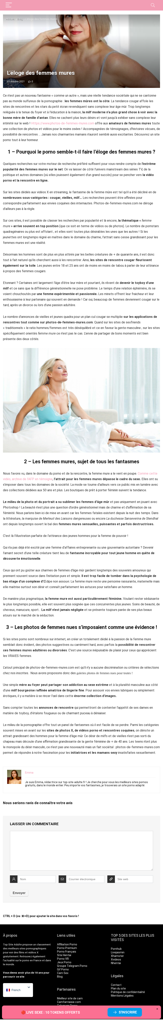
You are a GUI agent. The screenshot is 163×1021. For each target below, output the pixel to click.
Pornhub (116, 948)
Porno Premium (67, 948)
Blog (20, 18)
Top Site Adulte (12, 944)
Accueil (10, 18)
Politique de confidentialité (128, 992)
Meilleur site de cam (70, 998)
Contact (116, 984)
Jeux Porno (64, 962)
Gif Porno (63, 969)
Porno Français (66, 951)
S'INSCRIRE (128, 1012)
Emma (29, 772)
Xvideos (116, 959)
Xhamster (117, 956)
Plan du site (118, 988)
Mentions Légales (122, 995)
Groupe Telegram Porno (72, 965)
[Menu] (9, 5)
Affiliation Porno (67, 944)
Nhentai (116, 963)
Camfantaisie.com (69, 1002)
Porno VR (63, 958)
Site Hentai (64, 955)
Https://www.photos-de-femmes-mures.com (62, 123)
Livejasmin (117, 952)
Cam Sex (62, 973)
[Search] (153, 5)
